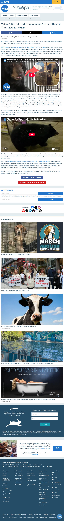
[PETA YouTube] (23, 210)
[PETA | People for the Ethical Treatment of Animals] (4, 8)
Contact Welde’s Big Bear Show (32, 182)
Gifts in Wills (42, 492)
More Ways (42, 505)
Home (2, 19)
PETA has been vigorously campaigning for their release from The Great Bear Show (25, 47)
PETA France (55, 477)
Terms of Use (30, 517)
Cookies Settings (52, 517)
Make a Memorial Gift (43, 482)
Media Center (30, 473)
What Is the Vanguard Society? (44, 495)
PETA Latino (55, 497)
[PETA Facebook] (32, 207)
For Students (18, 482)
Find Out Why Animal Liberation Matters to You (6, 479)
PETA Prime (5, 488)
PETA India (54, 487)
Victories (4, 483)
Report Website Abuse (41, 517)
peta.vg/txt (25, 196)
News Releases (31, 475)
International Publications (5, 500)
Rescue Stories (34, 15)
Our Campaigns (19, 475)
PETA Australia (55, 490)
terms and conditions (47, 431)
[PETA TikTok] (33, 210)
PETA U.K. (54, 474)
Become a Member (44, 475)
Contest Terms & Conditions (41, 514)
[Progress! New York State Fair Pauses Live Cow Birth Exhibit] (32, 311)
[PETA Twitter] (35, 207)
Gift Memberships (44, 502)
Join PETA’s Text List (6, 494)
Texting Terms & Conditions (9, 517)
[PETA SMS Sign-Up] (26, 210)
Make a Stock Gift (43, 489)
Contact (30, 514)
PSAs (28, 478)
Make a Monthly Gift (43, 478)
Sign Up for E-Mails (7, 491)
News (6, 19)
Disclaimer (52, 514)
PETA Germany (55, 480)
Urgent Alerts (18, 473)
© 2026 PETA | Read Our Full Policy (11, 514)
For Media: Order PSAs (31, 481)
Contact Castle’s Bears (32, 177)
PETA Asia (54, 492)
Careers (4, 475)
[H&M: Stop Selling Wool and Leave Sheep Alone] (32, 275)
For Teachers (18, 484)
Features (4, 15)
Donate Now (42, 473)
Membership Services (42, 499)
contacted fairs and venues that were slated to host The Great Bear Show (28, 161)
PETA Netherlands (56, 482)
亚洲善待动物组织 (56, 495)
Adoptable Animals (22, 15)
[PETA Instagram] (39, 207)
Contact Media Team (31, 485)
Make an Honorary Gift (44, 486)
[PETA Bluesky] (37, 210)
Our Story (4, 473)
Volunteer (4, 486)
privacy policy (5, 434)
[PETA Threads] (40, 210)
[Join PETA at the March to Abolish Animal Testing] (32, 239)
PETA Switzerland (56, 485)
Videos (12, 15)
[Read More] (32, 448)
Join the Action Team (18, 478)
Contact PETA (6, 497)
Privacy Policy (22, 517)
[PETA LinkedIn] (30, 210)
